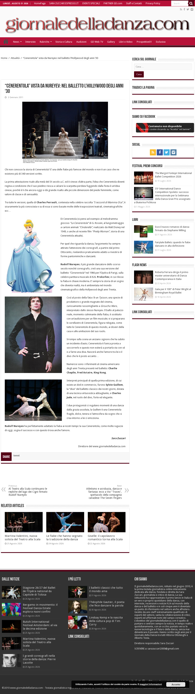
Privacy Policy (153, 3)
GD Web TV (97, 41)
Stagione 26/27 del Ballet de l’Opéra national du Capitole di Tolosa (39, 591)
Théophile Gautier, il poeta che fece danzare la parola (106, 603)
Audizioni (81, 41)
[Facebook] (184, 9)
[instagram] (192, 9)
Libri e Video (126, 41)
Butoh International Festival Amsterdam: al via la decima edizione (40, 625)
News (16, 41)
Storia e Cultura (63, 41)
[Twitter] (187, 9)
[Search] (191, 3)
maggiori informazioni (151, 684)
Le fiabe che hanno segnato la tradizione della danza (64, 537)
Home (4, 58)
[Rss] (181, 9)
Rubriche (44, 41)
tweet (17, 455)
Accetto (176, 684)
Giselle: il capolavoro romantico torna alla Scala (105, 537)
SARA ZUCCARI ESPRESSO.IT (64, 3)
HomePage (40, 3)
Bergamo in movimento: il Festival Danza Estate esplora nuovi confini (40, 608)
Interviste (30, 41)
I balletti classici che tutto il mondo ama (106, 589)
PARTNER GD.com (113, 3)
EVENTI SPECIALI (91, 3)
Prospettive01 (144, 41)
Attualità (15, 58)
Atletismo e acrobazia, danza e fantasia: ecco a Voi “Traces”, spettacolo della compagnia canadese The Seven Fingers (104, 492)
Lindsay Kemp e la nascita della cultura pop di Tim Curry (106, 621)
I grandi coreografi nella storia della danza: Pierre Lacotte (39, 659)
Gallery (111, 41)
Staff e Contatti (134, 3)
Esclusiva (160, 41)
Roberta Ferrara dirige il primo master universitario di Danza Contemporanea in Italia (171, 275)
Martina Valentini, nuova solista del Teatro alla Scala (22, 537)
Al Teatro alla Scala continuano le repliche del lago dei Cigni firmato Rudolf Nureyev (28, 490)
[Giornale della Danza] (97, 22)
